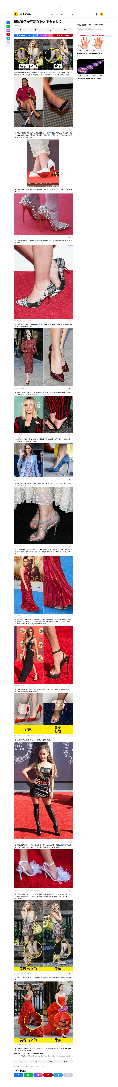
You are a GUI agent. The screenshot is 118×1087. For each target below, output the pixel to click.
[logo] (23, 14)
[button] (80, 50)
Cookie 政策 (95, 24)
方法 (62, 894)
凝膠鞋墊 (39, 324)
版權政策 (89, 24)
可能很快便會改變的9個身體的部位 (89, 53)
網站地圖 (79, 25)
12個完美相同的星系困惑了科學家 (89, 78)
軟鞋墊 (42, 483)
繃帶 (40, 240)
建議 (28, 689)
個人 (52, 14)
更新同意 (84, 25)
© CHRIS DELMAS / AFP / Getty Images (22, 685)
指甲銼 (48, 189)
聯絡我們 (79, 24)
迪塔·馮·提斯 (43, 392)
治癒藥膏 (63, 845)
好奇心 (79, 81)
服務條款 (101, 24)
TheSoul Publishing (88, 28)
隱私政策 (84, 24)
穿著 (50, 133)
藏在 (41, 621)
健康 (78, 56)
